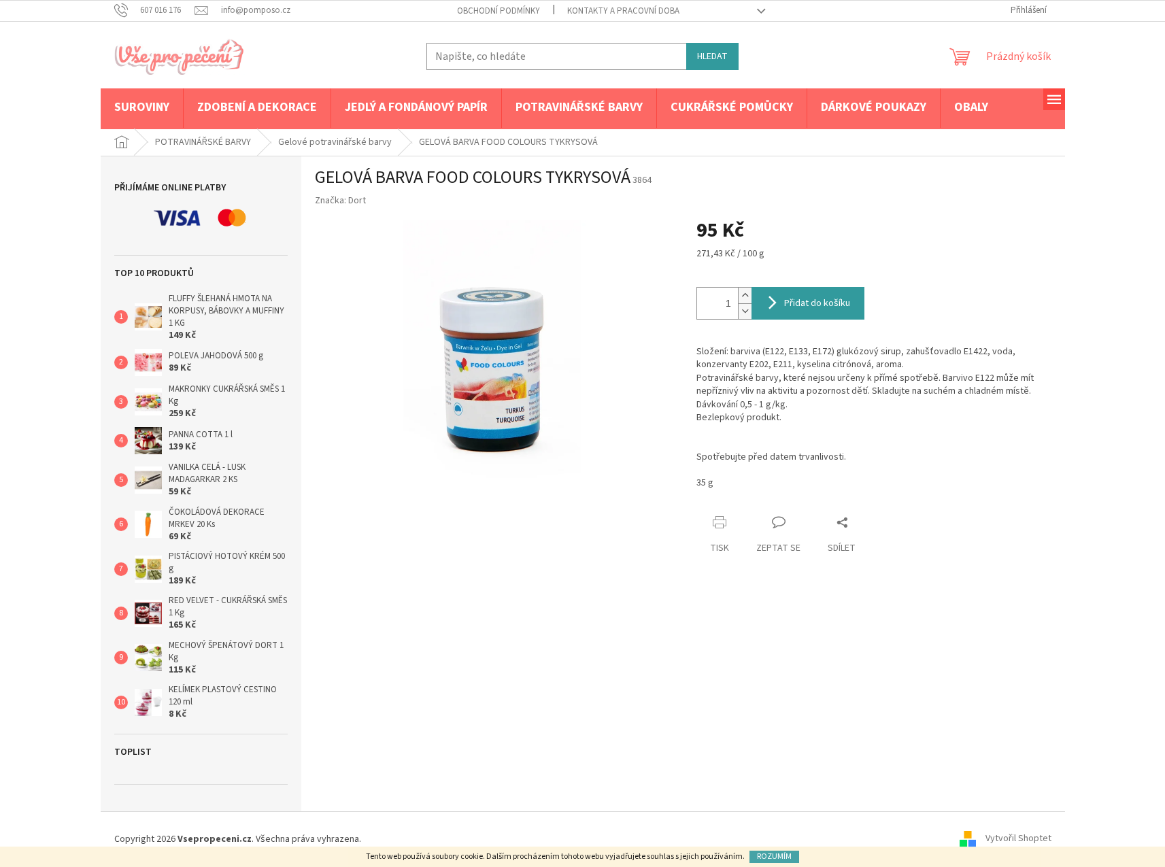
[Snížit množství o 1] (745, 311)
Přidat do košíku (817, 303)
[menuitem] (142, 108)
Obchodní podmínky (498, 11)
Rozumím (774, 856)
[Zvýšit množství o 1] (745, 295)
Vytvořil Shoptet (1018, 839)
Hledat (712, 56)
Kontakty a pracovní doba (623, 11)
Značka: (340, 200)
